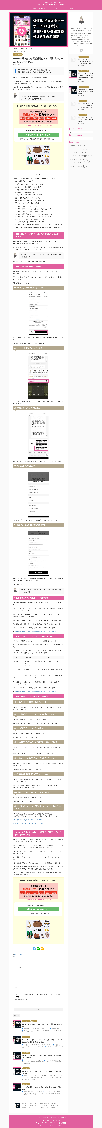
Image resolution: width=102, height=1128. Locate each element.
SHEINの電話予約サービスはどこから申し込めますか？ (34, 209)
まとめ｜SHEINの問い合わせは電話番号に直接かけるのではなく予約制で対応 (38, 227)
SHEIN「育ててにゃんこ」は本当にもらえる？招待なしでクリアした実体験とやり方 (85, 61)
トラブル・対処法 (57, 8)
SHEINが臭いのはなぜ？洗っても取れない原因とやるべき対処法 (85, 119)
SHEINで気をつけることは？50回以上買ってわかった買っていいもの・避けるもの (85, 105)
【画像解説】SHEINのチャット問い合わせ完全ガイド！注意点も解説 (35, 631)
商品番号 (89, 156)
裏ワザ (80, 162)
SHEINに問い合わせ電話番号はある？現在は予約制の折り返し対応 (34, 178)
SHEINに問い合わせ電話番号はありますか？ (31, 206)
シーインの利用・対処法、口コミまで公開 (51, 1120)
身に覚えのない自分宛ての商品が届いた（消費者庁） (29, 823)
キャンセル (81, 145)
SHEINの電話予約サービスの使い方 (25, 181)
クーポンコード (74, 152)
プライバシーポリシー (54, 1117)
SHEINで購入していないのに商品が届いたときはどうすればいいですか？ (39, 224)
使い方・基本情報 (32, 8)
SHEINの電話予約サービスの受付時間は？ (30, 211)
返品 (87, 162)
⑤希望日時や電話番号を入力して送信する (30, 195)
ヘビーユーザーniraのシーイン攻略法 (51, 4)
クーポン (84, 149)
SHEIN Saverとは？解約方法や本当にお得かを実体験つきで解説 (85, 91)
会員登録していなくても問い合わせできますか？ (32, 222)
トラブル (85, 152)
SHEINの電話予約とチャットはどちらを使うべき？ (30, 200)
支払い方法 (83, 159)
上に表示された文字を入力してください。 (24, 999)
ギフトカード (74, 149)
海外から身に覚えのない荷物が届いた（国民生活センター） (31, 820)
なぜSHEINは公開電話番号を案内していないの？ (32, 219)
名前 (15, 987)
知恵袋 (72, 162)
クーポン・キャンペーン (44, 8)
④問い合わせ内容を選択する (26, 192)
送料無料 (80, 166)
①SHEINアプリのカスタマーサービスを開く (31, 184)
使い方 (81, 156)
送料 (72, 166)
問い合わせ (17, 956)
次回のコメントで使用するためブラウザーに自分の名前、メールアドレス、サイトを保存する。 (39, 994)
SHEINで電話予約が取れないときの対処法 (27, 198)
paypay (73, 145)
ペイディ (73, 156)
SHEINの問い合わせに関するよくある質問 (27, 203)
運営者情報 (38, 1117)
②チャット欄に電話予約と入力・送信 (29, 187)
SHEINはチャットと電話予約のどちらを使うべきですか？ (35, 216)
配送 (87, 166)
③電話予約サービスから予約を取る (28, 189)
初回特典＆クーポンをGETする (37, 135)
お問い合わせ (70, 8)
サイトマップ (45, 1117)
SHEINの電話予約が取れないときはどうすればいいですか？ (35, 214)
